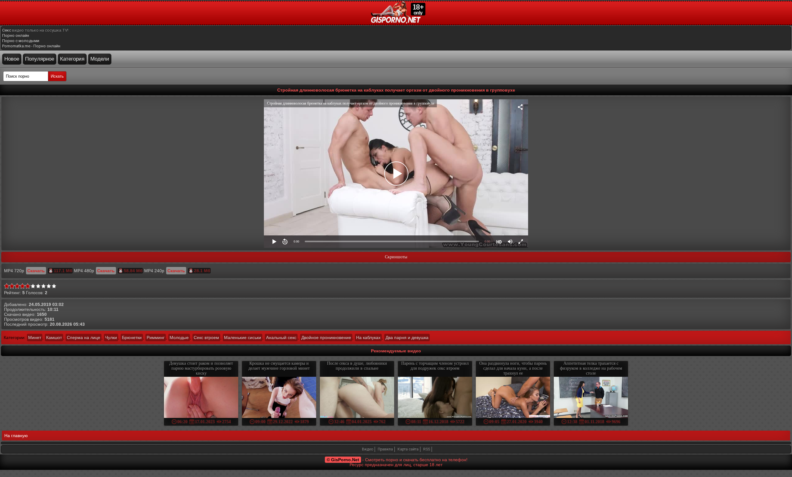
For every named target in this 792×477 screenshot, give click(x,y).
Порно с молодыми (20, 40)
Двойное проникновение (326, 337)
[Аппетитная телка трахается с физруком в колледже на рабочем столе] (591, 398)
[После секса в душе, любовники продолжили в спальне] (357, 398)
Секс (6, 30)
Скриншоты (396, 257)
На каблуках (368, 337)
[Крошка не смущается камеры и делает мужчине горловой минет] (279, 398)
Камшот (54, 337)
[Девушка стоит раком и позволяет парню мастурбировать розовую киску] (201, 398)
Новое (11, 59)
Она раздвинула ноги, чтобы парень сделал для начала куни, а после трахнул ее (513, 368)
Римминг (156, 337)
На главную (16, 435)
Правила (385, 449)
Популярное (39, 59)
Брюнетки (132, 337)
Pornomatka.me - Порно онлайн (31, 46)
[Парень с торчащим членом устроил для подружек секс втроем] (435, 398)
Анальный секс (281, 337)
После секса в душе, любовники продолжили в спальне (357, 366)
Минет (34, 337)
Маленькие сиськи (242, 337)
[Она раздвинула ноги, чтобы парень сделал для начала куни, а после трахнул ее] (513, 398)
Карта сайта (408, 449)
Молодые (179, 337)
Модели (99, 59)
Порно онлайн (15, 35)
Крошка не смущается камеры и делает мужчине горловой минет (279, 366)
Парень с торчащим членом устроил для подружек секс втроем (435, 366)
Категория (72, 59)
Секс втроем (206, 337)
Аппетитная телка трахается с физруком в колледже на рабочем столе (591, 368)
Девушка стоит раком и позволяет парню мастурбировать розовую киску (201, 368)
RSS (426, 449)
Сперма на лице (83, 337)
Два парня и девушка (406, 337)
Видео (367, 449)
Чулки (111, 337)
